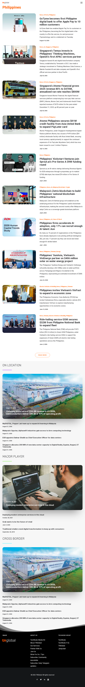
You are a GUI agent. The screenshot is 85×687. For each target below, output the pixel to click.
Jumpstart (62, 649)
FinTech (46, 15)
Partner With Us (36, 649)
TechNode (62, 640)
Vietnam (53, 251)
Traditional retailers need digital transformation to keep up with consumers (33, 529)
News (41, 15)
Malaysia (55, 187)
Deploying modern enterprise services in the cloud (23, 515)
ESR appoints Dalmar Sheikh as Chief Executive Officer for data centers (31, 438)
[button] (81, 2)
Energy (58, 251)
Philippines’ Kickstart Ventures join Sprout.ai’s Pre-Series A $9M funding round (60, 161)
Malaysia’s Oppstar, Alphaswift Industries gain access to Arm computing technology (36, 431)
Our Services (35, 646)
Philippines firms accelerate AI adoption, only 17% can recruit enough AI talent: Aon (61, 226)
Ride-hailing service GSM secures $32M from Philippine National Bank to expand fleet (60, 322)
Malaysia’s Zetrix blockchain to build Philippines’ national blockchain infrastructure (60, 194)
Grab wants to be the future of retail (17, 522)
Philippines (52, 15)
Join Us (33, 652)
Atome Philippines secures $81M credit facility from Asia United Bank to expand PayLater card (60, 123)
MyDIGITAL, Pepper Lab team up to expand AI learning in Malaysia (29, 424)
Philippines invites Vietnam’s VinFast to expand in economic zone (60, 292)
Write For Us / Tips (37, 654)
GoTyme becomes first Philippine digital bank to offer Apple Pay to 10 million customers (60, 21)
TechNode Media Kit (37, 640)
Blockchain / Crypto (64, 187)
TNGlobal (61, 646)
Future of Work (57, 219)
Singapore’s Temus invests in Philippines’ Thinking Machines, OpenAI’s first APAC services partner (60, 53)
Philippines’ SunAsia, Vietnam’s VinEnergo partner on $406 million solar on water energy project (59, 258)
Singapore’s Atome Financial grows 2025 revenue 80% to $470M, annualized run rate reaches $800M (59, 88)
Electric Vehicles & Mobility (48, 286)
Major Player (13, 456)
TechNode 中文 (63, 643)
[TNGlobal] (5, 3)
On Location (11, 365)
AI (44, 47)
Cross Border (13, 538)
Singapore (49, 47)
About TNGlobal (36, 643)
